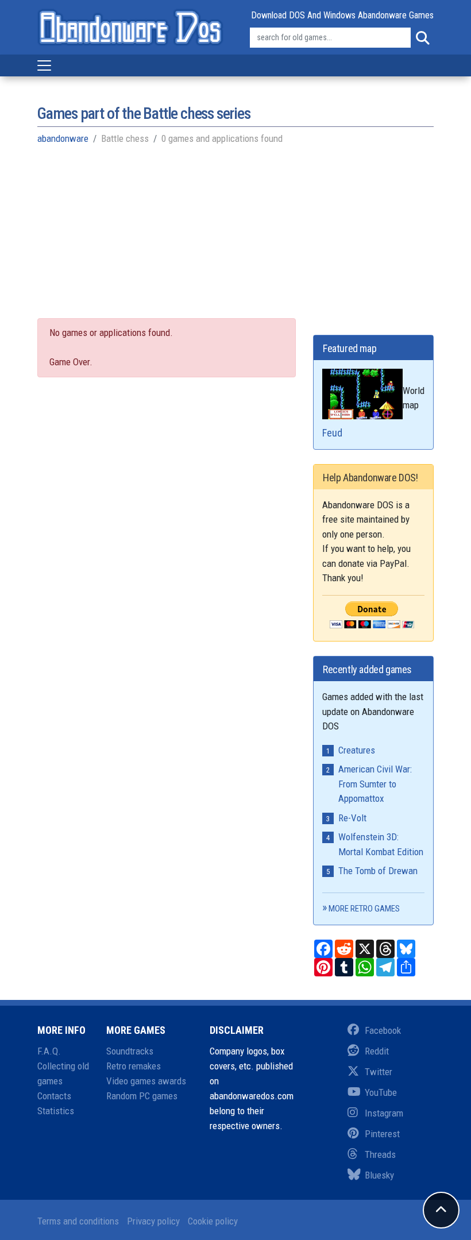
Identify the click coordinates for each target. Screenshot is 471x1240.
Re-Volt (352, 818)
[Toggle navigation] (44, 65)
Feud (332, 433)
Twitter (378, 1071)
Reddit (377, 1051)
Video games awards (146, 1081)
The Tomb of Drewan (378, 870)
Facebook (383, 1030)
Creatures (356, 750)
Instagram (384, 1113)
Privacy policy (153, 1221)
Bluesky (379, 1175)
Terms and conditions (78, 1221)
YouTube (381, 1092)
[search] (422, 38)
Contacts (54, 1096)
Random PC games (141, 1096)
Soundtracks (129, 1051)
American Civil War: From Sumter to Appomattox (375, 783)
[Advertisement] (235, 237)
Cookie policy (213, 1221)
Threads (380, 1154)
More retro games (364, 908)
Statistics (55, 1111)
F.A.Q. (49, 1051)
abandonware (62, 138)
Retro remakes (133, 1066)
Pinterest (382, 1133)
